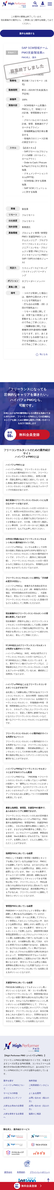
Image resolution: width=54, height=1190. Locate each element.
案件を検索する (27, 33)
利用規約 (21, 1172)
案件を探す (8, 1081)
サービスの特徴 (10, 1093)
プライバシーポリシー (40, 1172)
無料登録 (33, 1081)
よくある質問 (35, 1093)
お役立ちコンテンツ (12, 1098)
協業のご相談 (35, 1114)
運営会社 (8, 1172)
